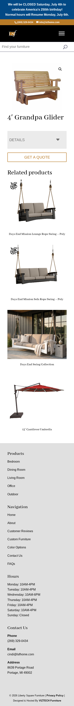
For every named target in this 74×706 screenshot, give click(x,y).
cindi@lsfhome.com (20, 654)
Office (11, 486)
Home (11, 514)
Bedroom (13, 461)
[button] (60, 69)
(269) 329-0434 (17, 641)
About (11, 523)
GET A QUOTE (37, 157)
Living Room (15, 477)
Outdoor (12, 494)
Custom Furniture (19, 539)
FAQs (11, 563)
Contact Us (14, 555)
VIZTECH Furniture (50, 700)
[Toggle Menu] (62, 33)
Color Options (16, 547)
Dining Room (16, 469)
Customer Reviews (20, 531)
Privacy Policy (54, 695)
